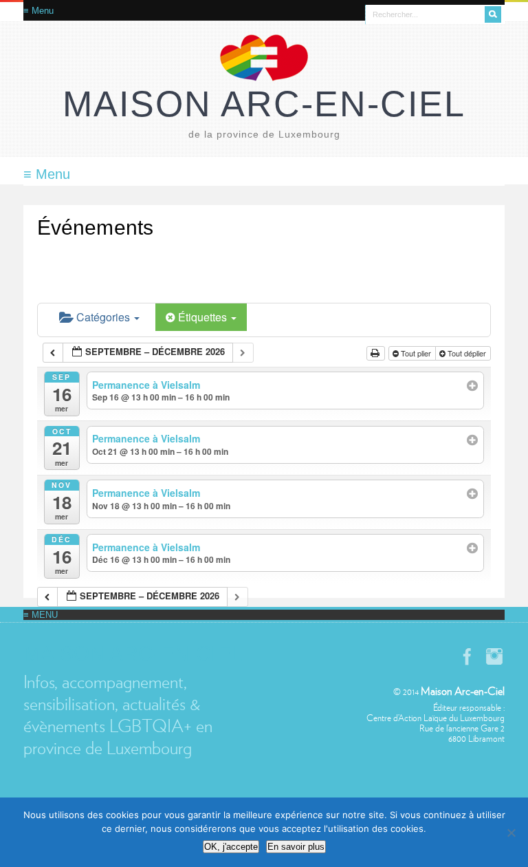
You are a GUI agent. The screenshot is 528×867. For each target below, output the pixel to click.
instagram (494, 656)
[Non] (511, 832)
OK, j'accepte (231, 847)
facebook (466, 656)
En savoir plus (295, 847)
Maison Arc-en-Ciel (264, 104)
